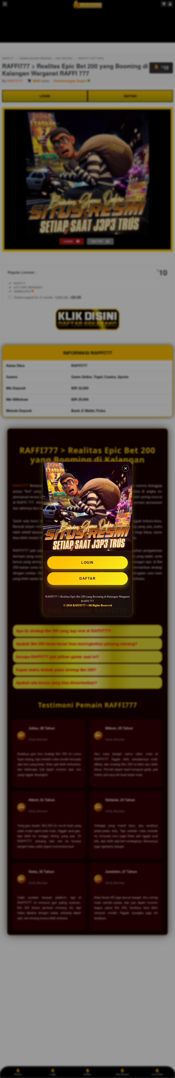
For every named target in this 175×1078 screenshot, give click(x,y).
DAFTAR (87, 578)
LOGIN (87, 562)
